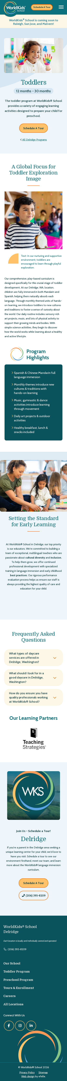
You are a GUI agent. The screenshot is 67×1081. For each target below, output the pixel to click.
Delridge (33, 839)
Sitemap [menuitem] (43, 1072)
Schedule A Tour (41, 7)
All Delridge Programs (34, 139)
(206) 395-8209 (35, 895)
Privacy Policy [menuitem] (27, 1072)
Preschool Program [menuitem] (18, 979)
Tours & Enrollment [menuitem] (18, 988)
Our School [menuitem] (11, 963)
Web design (27, 1076)
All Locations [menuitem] (13, 1004)
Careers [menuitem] (9, 996)
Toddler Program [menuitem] (16, 971)
